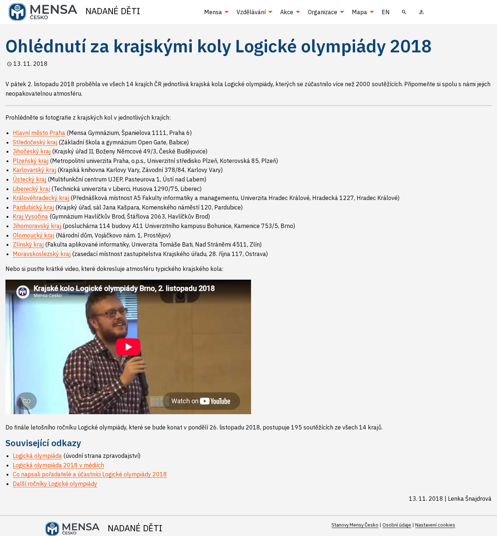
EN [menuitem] (386, 12)
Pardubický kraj (33, 207)
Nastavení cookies (435, 525)
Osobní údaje (396, 525)
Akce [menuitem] (286, 12)
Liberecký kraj (31, 188)
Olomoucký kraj (33, 235)
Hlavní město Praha (39, 132)
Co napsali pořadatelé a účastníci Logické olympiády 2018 (90, 474)
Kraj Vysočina (30, 216)
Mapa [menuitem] (359, 12)
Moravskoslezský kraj (42, 253)
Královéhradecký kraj (41, 197)
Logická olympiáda (37, 455)
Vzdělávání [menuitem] (251, 12)
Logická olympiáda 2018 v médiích (58, 465)
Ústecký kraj (29, 179)
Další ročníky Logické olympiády (55, 483)
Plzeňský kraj (30, 160)
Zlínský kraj (28, 244)
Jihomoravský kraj (37, 225)
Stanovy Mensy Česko (354, 525)
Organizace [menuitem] (322, 12)
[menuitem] (404, 12)
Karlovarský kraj (34, 169)
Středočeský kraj (35, 142)
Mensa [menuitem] (213, 12)
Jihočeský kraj (32, 151)
